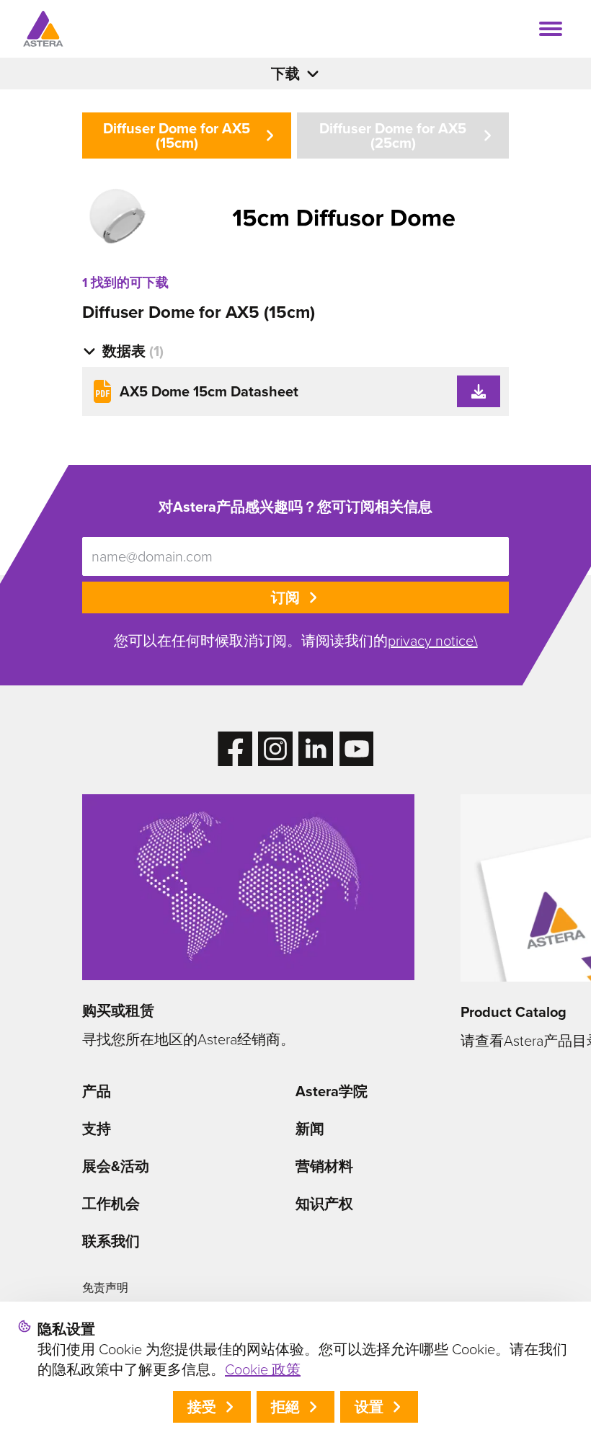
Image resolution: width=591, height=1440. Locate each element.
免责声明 (105, 1287)
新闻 (310, 1128)
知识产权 (324, 1203)
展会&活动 (115, 1166)
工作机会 (111, 1203)
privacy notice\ (433, 641)
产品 (96, 1091)
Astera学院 (332, 1091)
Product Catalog (513, 1012)
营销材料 (324, 1166)
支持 (96, 1128)
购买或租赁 (118, 1010)
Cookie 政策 (263, 1369)
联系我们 (111, 1241)
